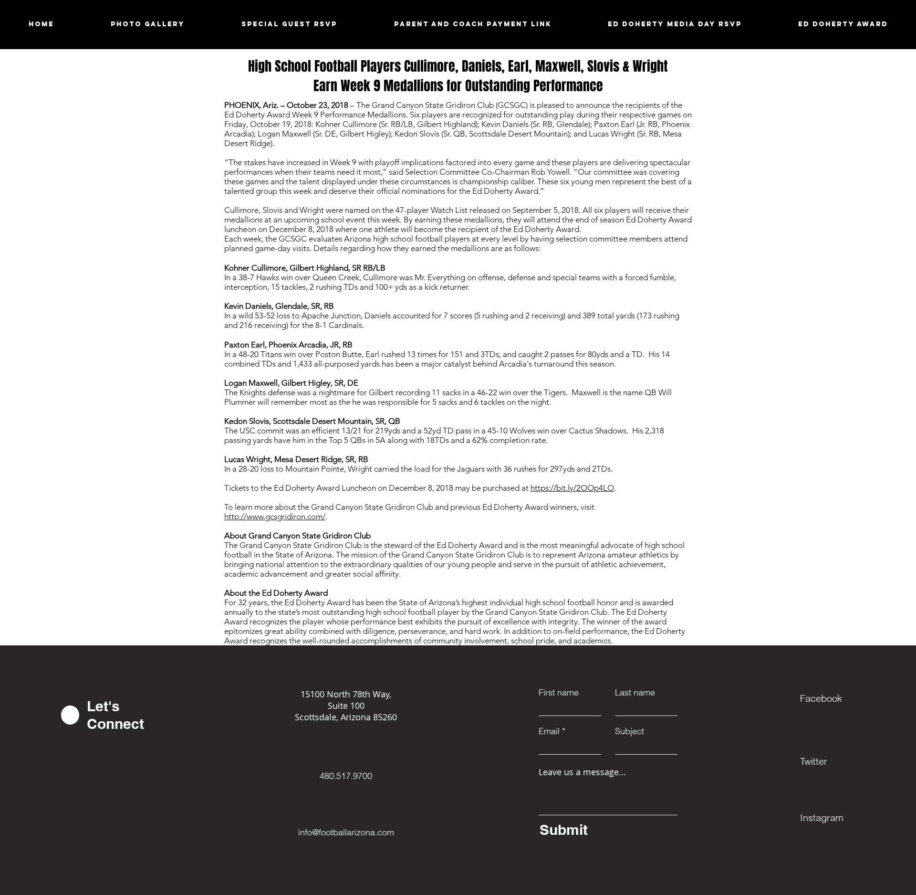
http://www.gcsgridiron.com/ (274, 516)
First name (559, 692)
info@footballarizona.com (346, 832)
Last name (635, 692)
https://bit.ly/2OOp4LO (572, 488)
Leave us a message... (582, 772)
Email (549, 731)
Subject (629, 731)
